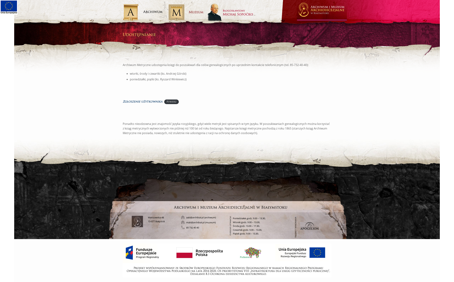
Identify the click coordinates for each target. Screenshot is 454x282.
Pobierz (171, 102)
